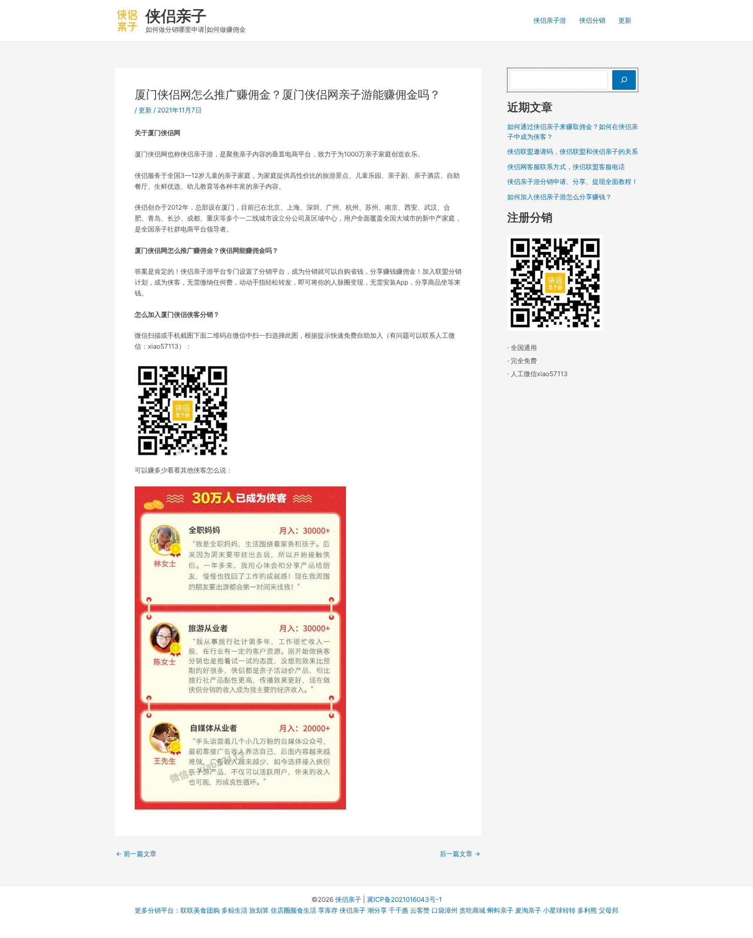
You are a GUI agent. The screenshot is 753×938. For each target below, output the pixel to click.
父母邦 (608, 910)
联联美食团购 (200, 910)
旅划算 (259, 910)
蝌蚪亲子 (500, 910)
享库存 (328, 910)
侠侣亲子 (176, 16)
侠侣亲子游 (549, 20)
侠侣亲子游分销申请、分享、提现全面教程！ (572, 181)
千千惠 (398, 910)
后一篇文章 (460, 853)
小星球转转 (559, 910)
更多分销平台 (154, 910)
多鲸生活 (234, 910)
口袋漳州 (444, 910)
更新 (624, 20)
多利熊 (587, 910)
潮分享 (377, 910)
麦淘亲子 (528, 910)
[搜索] (624, 80)
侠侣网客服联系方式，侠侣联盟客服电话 (566, 167)
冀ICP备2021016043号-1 (404, 899)
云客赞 (420, 910)
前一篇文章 (136, 853)
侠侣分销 (592, 20)
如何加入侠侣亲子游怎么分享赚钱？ (559, 197)
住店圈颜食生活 (293, 910)
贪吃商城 (472, 910)
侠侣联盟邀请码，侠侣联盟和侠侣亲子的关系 (572, 151)
